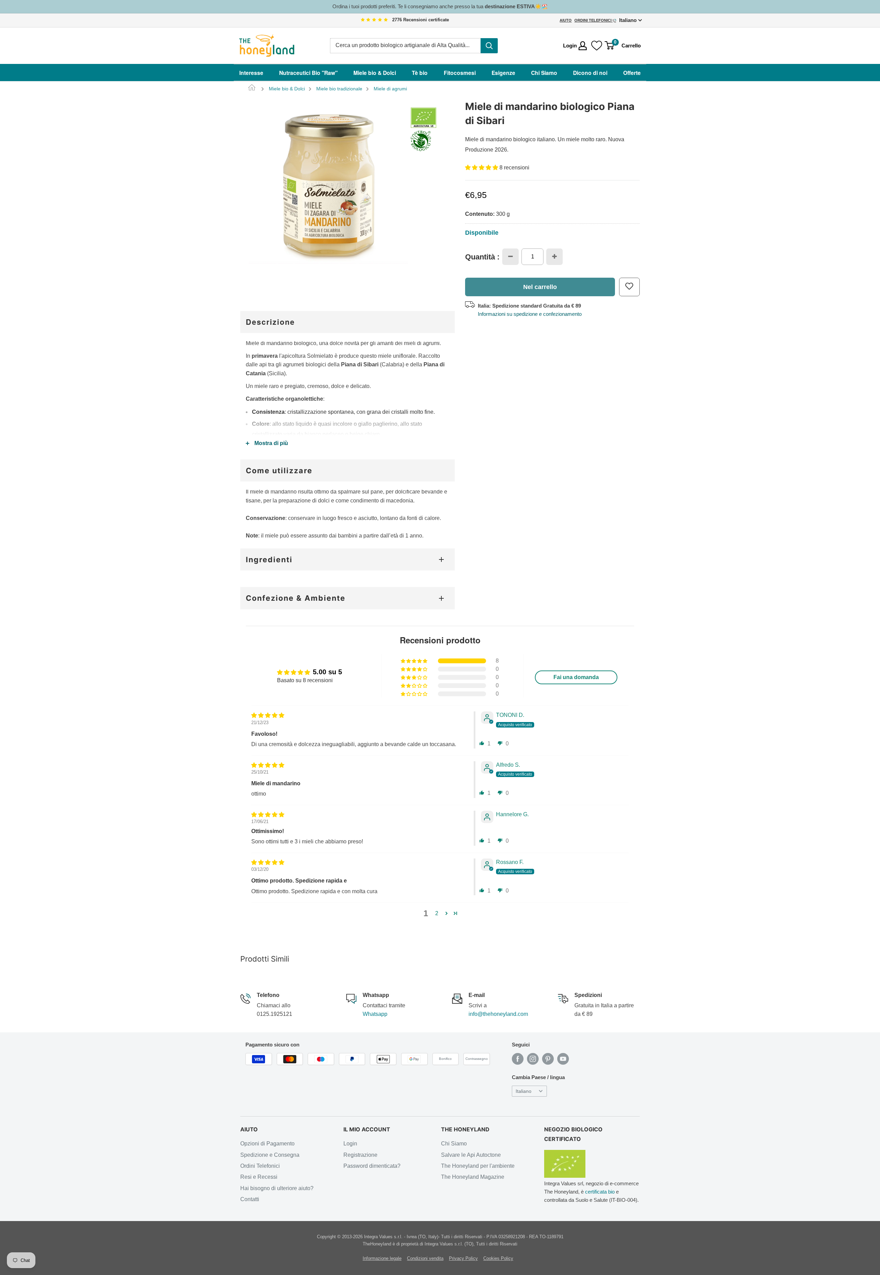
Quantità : (482, 257)
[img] (374, 20)
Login (350, 1143)
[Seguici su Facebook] (518, 1059)
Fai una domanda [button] (576, 677)
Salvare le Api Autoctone (471, 1155)
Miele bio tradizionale (339, 88)
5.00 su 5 (327, 672)
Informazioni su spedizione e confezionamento (530, 314)
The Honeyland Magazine (472, 1177)
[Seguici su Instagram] (533, 1059)
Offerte (632, 73)
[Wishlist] (597, 45)
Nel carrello (540, 286)
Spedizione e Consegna (269, 1155)
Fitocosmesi (460, 73)
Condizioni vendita (425, 1258)
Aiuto (566, 20)
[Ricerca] (489, 45)
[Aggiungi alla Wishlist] (629, 286)
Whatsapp (375, 1014)
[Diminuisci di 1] (510, 256)
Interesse (251, 73)
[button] (482, 167)
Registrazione (360, 1155)
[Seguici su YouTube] (563, 1059)
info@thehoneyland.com (498, 1014)
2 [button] (436, 913)
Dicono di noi (590, 73)
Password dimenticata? (371, 1166)
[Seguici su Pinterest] (548, 1059)
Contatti (249, 1199)
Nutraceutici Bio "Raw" (308, 73)
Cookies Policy (498, 1258)
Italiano (523, 1091)
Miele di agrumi (390, 88)
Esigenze (503, 73)
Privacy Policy (463, 1258)
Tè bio (420, 73)
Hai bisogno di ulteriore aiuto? (277, 1188)
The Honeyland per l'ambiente (478, 1166)
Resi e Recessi (258, 1177)
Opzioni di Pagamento (267, 1143)
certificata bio (600, 1192)
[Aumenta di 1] (554, 256)
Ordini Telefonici (593, 20)
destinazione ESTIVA (510, 6)
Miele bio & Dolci (374, 73)
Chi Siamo (544, 73)
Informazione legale (382, 1258)
